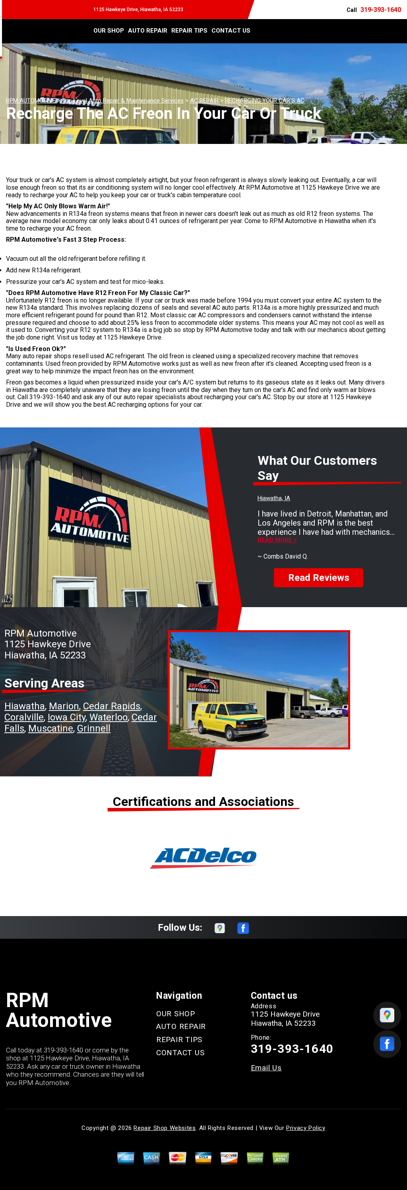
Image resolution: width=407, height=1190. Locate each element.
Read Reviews (318, 577)
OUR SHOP (108, 30)
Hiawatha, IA (274, 498)
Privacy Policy (305, 1128)
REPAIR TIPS (189, 30)
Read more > (277, 540)
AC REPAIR (204, 100)
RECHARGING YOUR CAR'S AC (264, 100)
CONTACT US (230, 30)
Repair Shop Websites (165, 1128)
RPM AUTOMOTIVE (31, 100)
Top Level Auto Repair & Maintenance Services (123, 100)
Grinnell (93, 728)
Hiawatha (24, 706)
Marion (64, 706)
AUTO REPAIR (147, 30)
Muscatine (50, 728)
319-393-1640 (380, 10)
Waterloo (108, 717)
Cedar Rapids (111, 706)
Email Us (266, 1068)
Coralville (24, 717)
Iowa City (66, 717)
